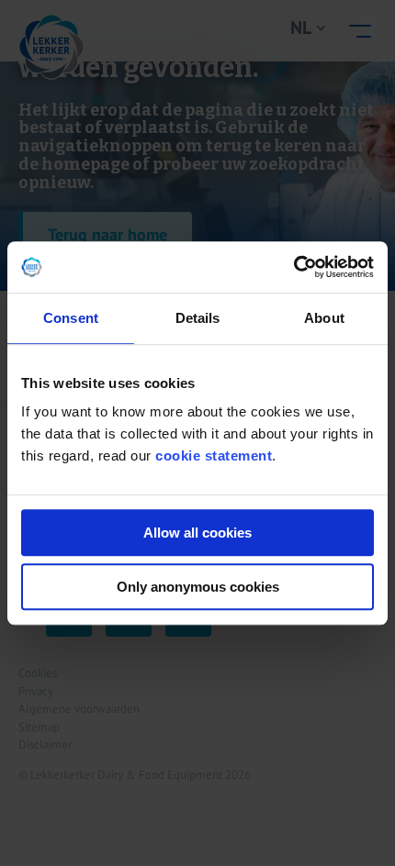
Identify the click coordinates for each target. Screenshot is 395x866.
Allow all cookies (197, 532)
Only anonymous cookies (198, 586)
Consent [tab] (70, 318)
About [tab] (324, 318)
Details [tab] (197, 318)
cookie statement (213, 455)
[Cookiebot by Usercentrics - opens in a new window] (293, 267)
